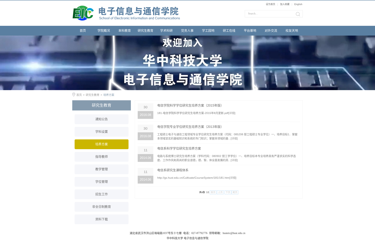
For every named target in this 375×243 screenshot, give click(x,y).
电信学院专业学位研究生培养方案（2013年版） (190, 126)
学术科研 (166, 30)
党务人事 (187, 30)
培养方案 (108, 94)
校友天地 (292, 30)
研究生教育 (145, 30)
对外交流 (271, 30)
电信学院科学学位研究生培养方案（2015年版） (190, 105)
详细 (232, 113)
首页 (83, 30)
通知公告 (101, 119)
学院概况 (103, 30)
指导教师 (101, 156)
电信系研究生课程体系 (172, 170)
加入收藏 (284, 4)
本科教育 (124, 30)
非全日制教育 (101, 206)
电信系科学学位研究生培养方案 (179, 148)
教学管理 (101, 169)
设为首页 (270, 4)
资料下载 (101, 219)
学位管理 (101, 181)
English (298, 4)
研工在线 (229, 30)
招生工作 (101, 194)
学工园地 (208, 30)
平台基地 (250, 30)
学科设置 (101, 131)
